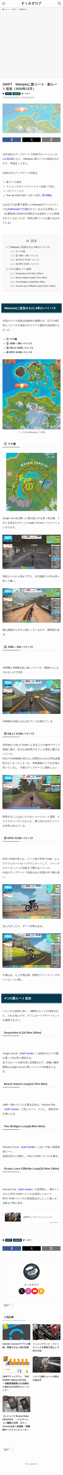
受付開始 (47, 195)
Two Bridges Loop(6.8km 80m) (30, 282)
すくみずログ (31, 3)
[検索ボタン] (59, 3)
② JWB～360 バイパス (27, 255)
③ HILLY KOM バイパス (27, 259)
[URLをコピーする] (51, 139)
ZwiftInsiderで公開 (17, 209)
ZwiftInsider (31, 432)
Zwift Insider (27, 1053)
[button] (11, 139)
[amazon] (41, 1291)
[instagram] (28, 1291)
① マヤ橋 (20, 251)
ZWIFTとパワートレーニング (37, 1217)
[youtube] (34, 1291)
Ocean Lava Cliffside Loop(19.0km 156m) (36, 286)
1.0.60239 (7, 158)
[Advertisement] (31, 43)
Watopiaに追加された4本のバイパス (30, 247)
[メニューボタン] (3, 3)
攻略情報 (16, 93)
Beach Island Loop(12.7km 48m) (31, 277)
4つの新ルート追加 (20, 269)
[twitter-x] (21, 1291)
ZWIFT (8, 93)
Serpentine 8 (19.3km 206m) (29, 273)
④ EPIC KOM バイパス (27, 264)
